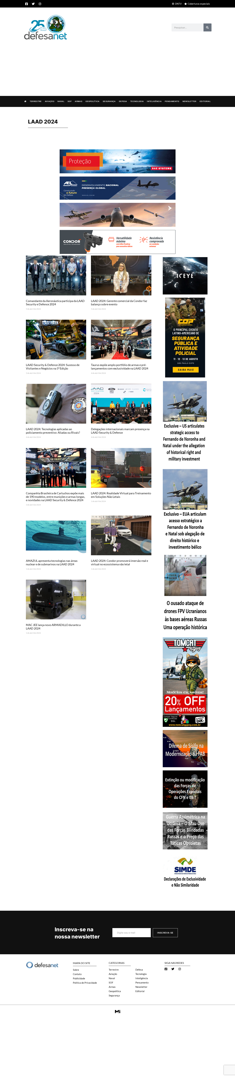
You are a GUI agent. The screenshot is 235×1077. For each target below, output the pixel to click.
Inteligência (154, 101)
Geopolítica (92, 101)
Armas (78, 101)
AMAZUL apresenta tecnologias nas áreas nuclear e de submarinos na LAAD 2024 (52, 562)
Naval (61, 101)
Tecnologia (137, 101)
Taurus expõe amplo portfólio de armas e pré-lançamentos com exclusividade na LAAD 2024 (119, 366)
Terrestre (36, 101)
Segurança (109, 101)
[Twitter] (33, 3)
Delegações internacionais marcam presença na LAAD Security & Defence (120, 430)
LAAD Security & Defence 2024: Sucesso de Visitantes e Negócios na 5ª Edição (52, 366)
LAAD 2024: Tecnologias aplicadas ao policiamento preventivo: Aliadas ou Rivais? (53, 430)
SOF (70, 101)
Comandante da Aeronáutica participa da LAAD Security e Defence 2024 (55, 302)
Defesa (123, 101)
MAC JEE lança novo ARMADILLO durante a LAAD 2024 (53, 626)
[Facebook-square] (26, 3)
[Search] (208, 27)
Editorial (205, 101)
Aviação (49, 101)
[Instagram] (40, 3)
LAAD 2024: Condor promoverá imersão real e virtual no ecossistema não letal (119, 562)
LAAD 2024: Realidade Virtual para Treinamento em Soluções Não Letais (121, 494)
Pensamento (172, 101)
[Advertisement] (117, 64)
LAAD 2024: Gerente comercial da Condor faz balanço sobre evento (119, 302)
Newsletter (189, 101)
